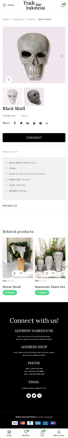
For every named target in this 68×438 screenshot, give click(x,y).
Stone (31, 19)
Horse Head (12, 287)
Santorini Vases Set (50, 287)
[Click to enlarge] (8, 79)
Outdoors (18, 19)
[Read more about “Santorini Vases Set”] (47, 273)
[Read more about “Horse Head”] (15, 273)
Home (6, 19)
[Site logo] (34, 4)
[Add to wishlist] (21, 273)
